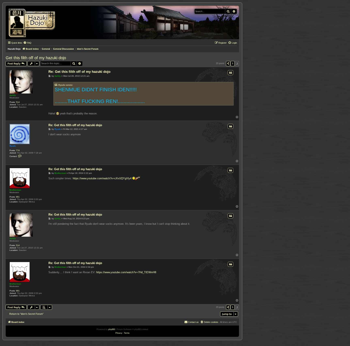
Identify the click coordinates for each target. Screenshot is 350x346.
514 (18, 102)
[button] (228, 63)
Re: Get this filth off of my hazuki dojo (79, 72)
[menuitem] (27, 42)
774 (18, 150)
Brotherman (15, 190)
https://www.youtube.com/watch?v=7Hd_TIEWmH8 (126, 272)
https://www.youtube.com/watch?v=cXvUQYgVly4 (102, 178)
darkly (13, 95)
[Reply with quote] (230, 72)
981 (18, 197)
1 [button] (232, 63)
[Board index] (33, 22)
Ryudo (13, 146)
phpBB (111, 329)
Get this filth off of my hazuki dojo (36, 58)
